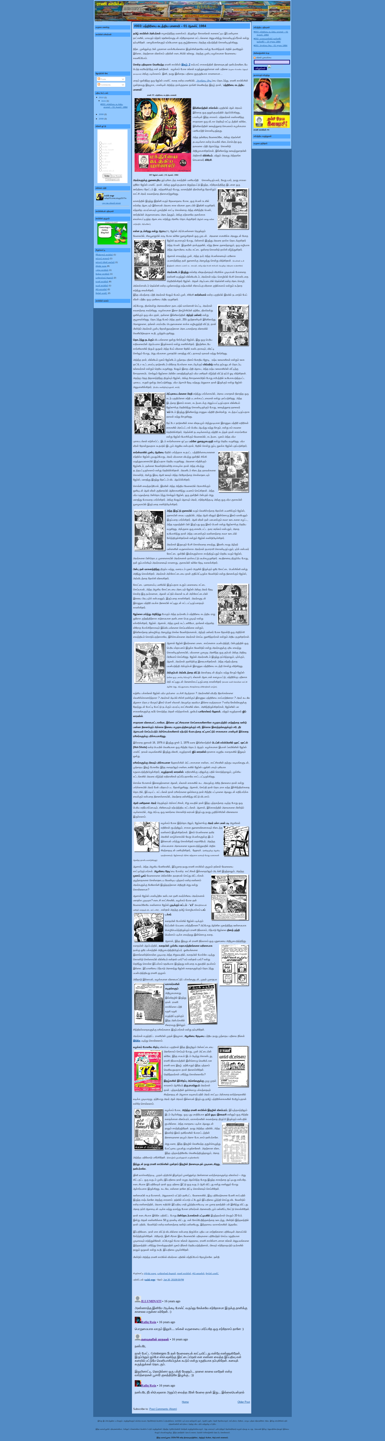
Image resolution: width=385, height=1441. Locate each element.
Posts (103, 79)
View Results (116, 176)
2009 (101, 114)
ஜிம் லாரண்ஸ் (101, 289)
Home (185, 1402)
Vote (106, 175)
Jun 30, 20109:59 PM (173, 1279)
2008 (101, 119)
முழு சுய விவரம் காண (111, 203)
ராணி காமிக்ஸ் (102, 281)
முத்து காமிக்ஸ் (102, 270)
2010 (101, 97)
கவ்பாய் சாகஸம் (102, 258)
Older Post (244, 1402)
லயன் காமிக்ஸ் (102, 285)
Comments (105, 85)
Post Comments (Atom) (163, 1409)
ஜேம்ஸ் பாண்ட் (101, 293)
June (103, 101)
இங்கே (136, 1040)
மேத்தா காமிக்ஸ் (102, 274)
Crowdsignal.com (112, 179)
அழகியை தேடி (204, 80)
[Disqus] (191, 1344)
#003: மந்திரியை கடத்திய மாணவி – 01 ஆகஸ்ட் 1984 (170, 26)
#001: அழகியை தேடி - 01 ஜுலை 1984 (270, 45)
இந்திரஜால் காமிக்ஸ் (104, 255)
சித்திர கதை (101, 266)
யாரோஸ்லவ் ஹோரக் (104, 278)
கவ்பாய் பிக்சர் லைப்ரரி (105, 262)
